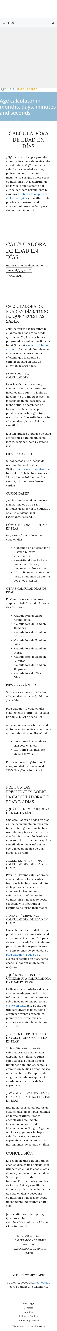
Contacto (28, 1307)
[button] (53, 23)
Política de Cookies (28, 1316)
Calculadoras (30, 1236)
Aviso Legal (28, 1303)
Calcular (15, 275)
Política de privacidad (28, 1320)
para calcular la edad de (22, 954)
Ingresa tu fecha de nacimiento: (27, 265)
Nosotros (28, 1312)
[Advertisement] (28, 57)
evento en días (15, 1005)
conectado (43, 1282)
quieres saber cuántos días (32, 469)
